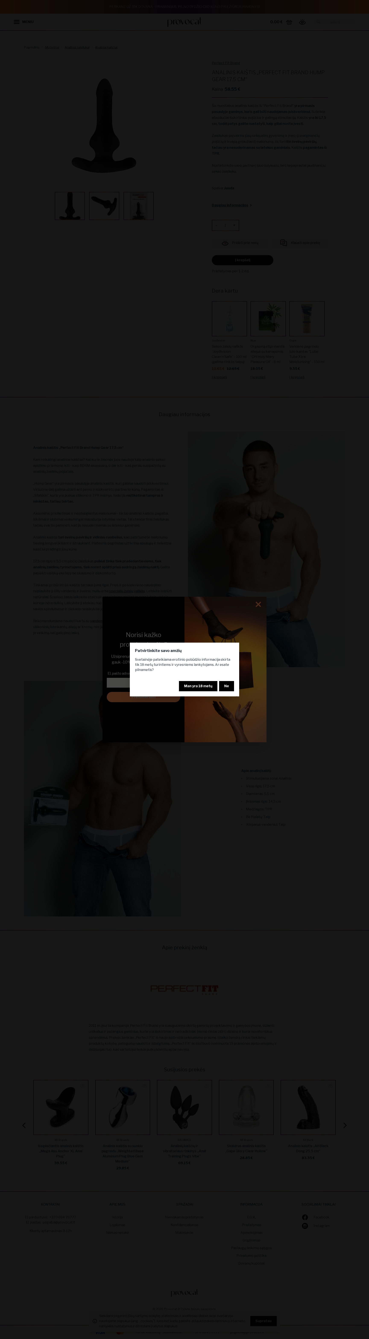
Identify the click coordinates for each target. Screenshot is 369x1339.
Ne (226, 686)
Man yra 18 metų (198, 686)
